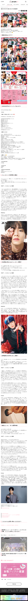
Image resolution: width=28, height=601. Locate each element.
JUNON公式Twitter (5, 513)
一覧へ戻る (14, 584)
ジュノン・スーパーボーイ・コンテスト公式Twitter (11, 514)
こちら (7, 535)
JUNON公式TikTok (5, 517)
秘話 (5, 579)
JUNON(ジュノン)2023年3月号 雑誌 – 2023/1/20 (9, 525)
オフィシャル (9, 4)
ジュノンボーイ (16, 4)
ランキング (23, 4)
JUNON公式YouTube (5, 508)
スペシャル (9, 579)
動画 (2, 579)
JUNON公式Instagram (6, 515)
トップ (3, 4)
